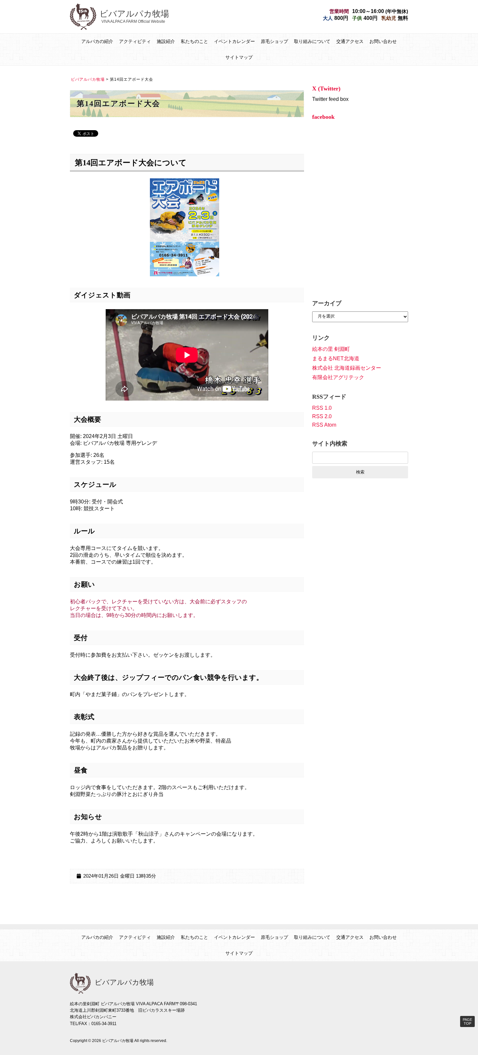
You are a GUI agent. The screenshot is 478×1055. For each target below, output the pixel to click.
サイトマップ (239, 57)
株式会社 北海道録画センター (346, 368)
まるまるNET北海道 (335, 358)
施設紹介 (166, 41)
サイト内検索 (329, 443)
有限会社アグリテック (338, 377)
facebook (323, 117)
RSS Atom (324, 425)
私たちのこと (194, 41)
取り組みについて (312, 41)
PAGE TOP (467, 1021)
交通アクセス (350, 41)
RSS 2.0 (322, 416)
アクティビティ (135, 41)
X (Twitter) (326, 88)
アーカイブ (326, 303)
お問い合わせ (383, 41)
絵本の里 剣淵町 (331, 349)
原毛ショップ (274, 41)
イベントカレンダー (234, 41)
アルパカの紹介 (97, 41)
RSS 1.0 (322, 408)
